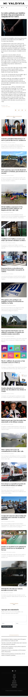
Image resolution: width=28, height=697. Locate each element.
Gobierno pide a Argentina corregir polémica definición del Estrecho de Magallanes (13, 647)
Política (9, 106)
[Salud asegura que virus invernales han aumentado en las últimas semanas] (14, 409)
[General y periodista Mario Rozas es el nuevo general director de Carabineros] (14, 127)
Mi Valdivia (14, 3)
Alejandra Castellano (11, 142)
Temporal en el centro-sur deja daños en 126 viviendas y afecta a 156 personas (13, 651)
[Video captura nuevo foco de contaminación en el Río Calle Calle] (14, 440)
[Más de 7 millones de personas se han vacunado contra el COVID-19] (14, 351)
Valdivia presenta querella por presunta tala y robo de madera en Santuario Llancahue (13, 654)
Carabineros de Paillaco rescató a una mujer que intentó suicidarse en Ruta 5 (13, 239)
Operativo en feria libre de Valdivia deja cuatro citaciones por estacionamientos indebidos (14, 643)
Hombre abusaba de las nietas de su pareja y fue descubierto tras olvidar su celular (13, 389)
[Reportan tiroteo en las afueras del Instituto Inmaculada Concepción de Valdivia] (14, 258)
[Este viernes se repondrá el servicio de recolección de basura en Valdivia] (14, 471)
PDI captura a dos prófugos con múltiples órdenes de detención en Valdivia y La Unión (12, 301)
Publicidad (14, 686)
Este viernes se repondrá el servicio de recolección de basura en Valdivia (13, 484)
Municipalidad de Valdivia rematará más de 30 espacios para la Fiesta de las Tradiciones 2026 (13, 640)
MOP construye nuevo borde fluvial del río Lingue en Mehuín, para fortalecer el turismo (14, 171)
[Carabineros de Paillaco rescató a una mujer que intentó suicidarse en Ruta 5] (14, 228)
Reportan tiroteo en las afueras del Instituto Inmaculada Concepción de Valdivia (12, 269)
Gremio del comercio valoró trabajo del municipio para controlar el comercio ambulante (13, 517)
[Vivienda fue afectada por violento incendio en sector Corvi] (14, 573)
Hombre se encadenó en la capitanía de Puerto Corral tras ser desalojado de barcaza (13, 548)
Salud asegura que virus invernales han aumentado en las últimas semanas (13, 421)
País (6, 106)
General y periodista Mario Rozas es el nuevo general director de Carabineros (13, 139)
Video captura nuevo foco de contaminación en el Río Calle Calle (12, 450)
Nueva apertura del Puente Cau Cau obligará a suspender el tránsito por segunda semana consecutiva (12, 332)
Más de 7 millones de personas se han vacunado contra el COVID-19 (13, 361)
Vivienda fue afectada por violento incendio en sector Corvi (12, 589)
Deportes (14, 682)
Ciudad (4, 106)
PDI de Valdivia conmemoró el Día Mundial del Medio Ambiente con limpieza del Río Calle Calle (12, 208)
